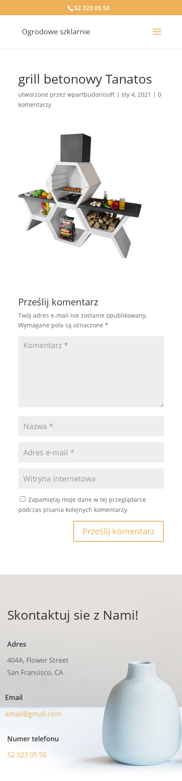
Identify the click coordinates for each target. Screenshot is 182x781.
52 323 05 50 (92, 8)
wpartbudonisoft (91, 94)
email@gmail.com (33, 713)
